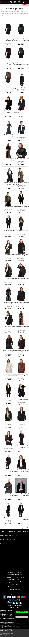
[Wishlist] (14, 1)
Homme (2, 21)
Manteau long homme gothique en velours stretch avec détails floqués (13, 183)
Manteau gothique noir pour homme (13, 254)
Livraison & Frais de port (14, 575)
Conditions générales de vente (15, 577)
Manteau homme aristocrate (13, 278)
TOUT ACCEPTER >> (22, 611)
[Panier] (18, 1)
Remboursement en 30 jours (8, 535)
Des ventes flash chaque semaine (9, 544)
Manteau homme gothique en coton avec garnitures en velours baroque (13, 111)
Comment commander (14, 572)
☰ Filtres (25, 5)
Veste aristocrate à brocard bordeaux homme (13, 446)
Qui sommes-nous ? (14, 582)
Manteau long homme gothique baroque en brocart (13, 159)
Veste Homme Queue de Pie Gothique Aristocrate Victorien (13, 470)
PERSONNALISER (22, 616)
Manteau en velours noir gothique (13, 398)
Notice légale (14, 594)
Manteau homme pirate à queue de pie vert (13, 206)
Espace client (14, 584)
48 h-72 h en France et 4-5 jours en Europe (14, 531)
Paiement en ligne (14, 579)
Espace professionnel (14, 587)
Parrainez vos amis (14, 589)
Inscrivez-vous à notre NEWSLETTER (14, 607)
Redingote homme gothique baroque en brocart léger (13, 351)
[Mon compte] (10, 1)
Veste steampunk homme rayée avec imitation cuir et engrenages (13, 87)
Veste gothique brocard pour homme (13, 326)
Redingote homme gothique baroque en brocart (13, 230)
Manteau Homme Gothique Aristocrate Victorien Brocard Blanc (13, 374)
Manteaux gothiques (9, 21)
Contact (14, 592)
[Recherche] (22, 1)
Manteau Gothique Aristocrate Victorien (13, 517)
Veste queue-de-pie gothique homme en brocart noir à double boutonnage (13, 39)
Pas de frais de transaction (8, 540)
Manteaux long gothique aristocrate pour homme (13, 135)
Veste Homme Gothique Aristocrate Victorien (13, 422)
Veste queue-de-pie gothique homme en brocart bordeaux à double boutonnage (13, 63)
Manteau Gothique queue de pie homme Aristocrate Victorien (13, 494)
